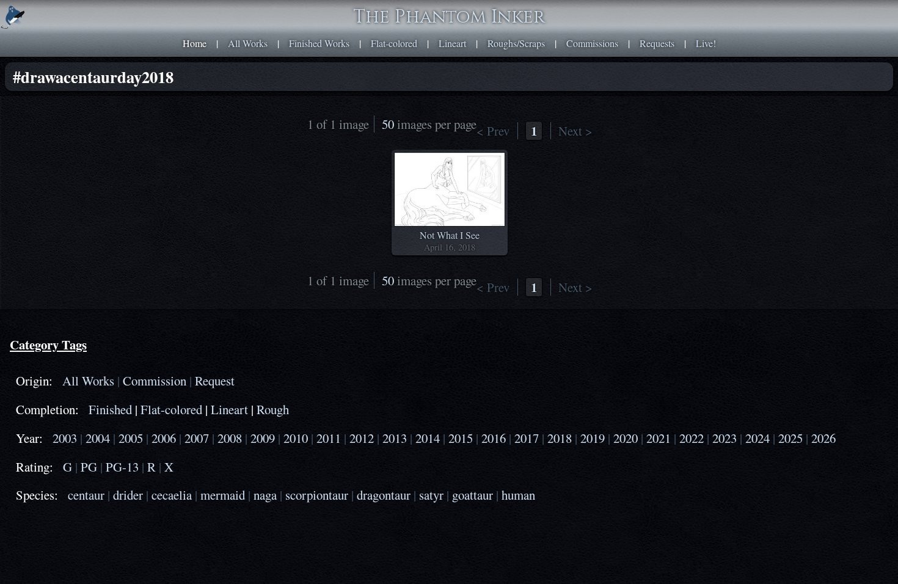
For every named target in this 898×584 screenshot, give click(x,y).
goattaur (472, 494)
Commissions (592, 43)
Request (215, 380)
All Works (248, 43)
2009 (262, 438)
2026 (823, 438)
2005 (131, 438)
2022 (691, 438)
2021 (658, 438)
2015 (460, 438)
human (518, 494)
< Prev (492, 130)
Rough (273, 409)
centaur (86, 494)
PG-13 (122, 466)
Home (194, 43)
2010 (295, 438)
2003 (65, 438)
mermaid (222, 494)
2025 (790, 438)
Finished (110, 409)
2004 (98, 438)
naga (265, 494)
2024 (757, 438)
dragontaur (384, 494)
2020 (625, 438)
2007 (196, 438)
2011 (328, 438)
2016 (493, 438)
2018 (559, 438)
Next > (575, 130)
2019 (592, 438)
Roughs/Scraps (516, 43)
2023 (724, 438)
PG (89, 466)
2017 (526, 438)
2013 (394, 438)
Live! (706, 43)
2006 (163, 438)
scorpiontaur (316, 494)
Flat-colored (394, 43)
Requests (657, 43)
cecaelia (171, 494)
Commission (154, 380)
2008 (229, 438)
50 (388, 124)
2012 (361, 438)
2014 (427, 438)
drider (128, 494)
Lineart (452, 43)
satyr (431, 494)
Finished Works (319, 43)
